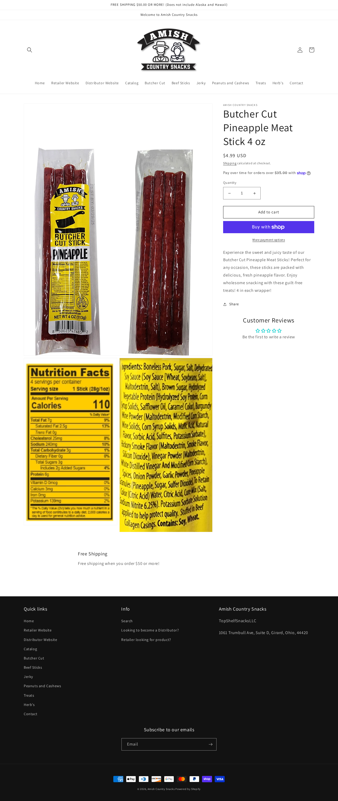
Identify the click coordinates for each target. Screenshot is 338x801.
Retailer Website (38, 630)
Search (127, 621)
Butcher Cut (34, 658)
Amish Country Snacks (161, 789)
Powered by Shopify (188, 789)
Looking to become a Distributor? (150, 630)
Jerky (28, 676)
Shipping (230, 163)
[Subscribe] (210, 744)
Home (29, 621)
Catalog (30, 649)
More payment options (268, 240)
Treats (29, 695)
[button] (29, 50)
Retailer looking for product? (146, 639)
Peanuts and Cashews (42, 685)
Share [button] (234, 304)
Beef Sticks (33, 667)
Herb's (29, 704)
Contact (30, 713)
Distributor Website (40, 639)
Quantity (229, 183)
